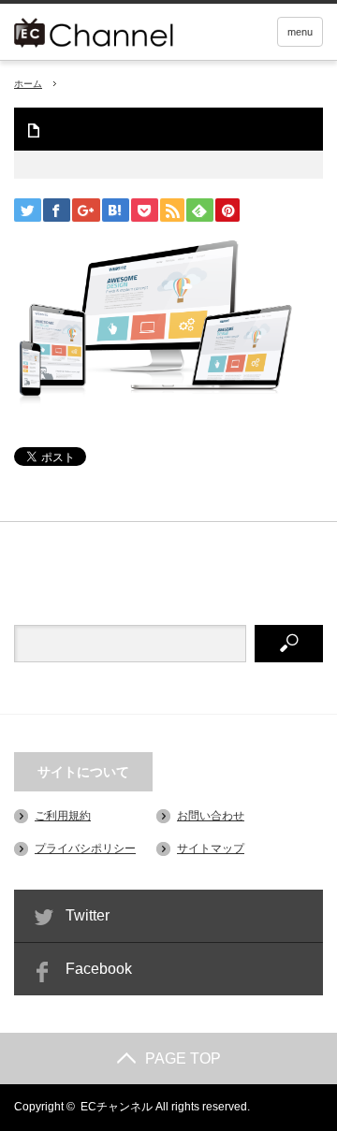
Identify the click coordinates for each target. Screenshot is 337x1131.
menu (300, 31)
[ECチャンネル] (120, 30)
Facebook (99, 969)
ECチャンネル (117, 1106)
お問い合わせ (210, 815)
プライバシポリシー (85, 848)
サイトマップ (210, 848)
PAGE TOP (183, 1058)
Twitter (88, 915)
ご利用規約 (63, 815)
